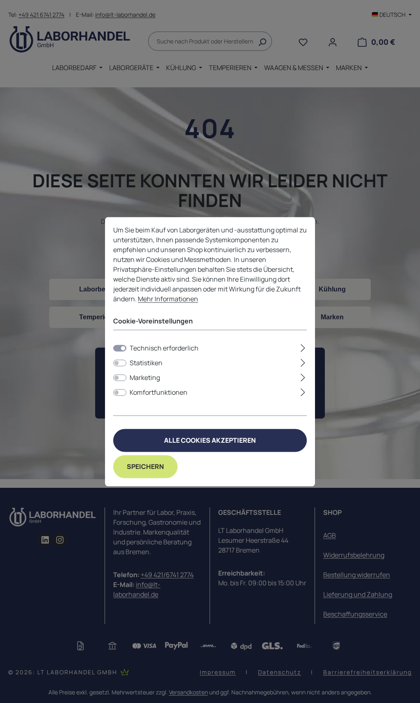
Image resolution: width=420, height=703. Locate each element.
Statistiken (146, 362)
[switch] (119, 362)
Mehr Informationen (168, 298)
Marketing (145, 377)
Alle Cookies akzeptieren (210, 440)
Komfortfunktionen (158, 392)
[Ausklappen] (303, 346)
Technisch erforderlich (164, 348)
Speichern (145, 466)
